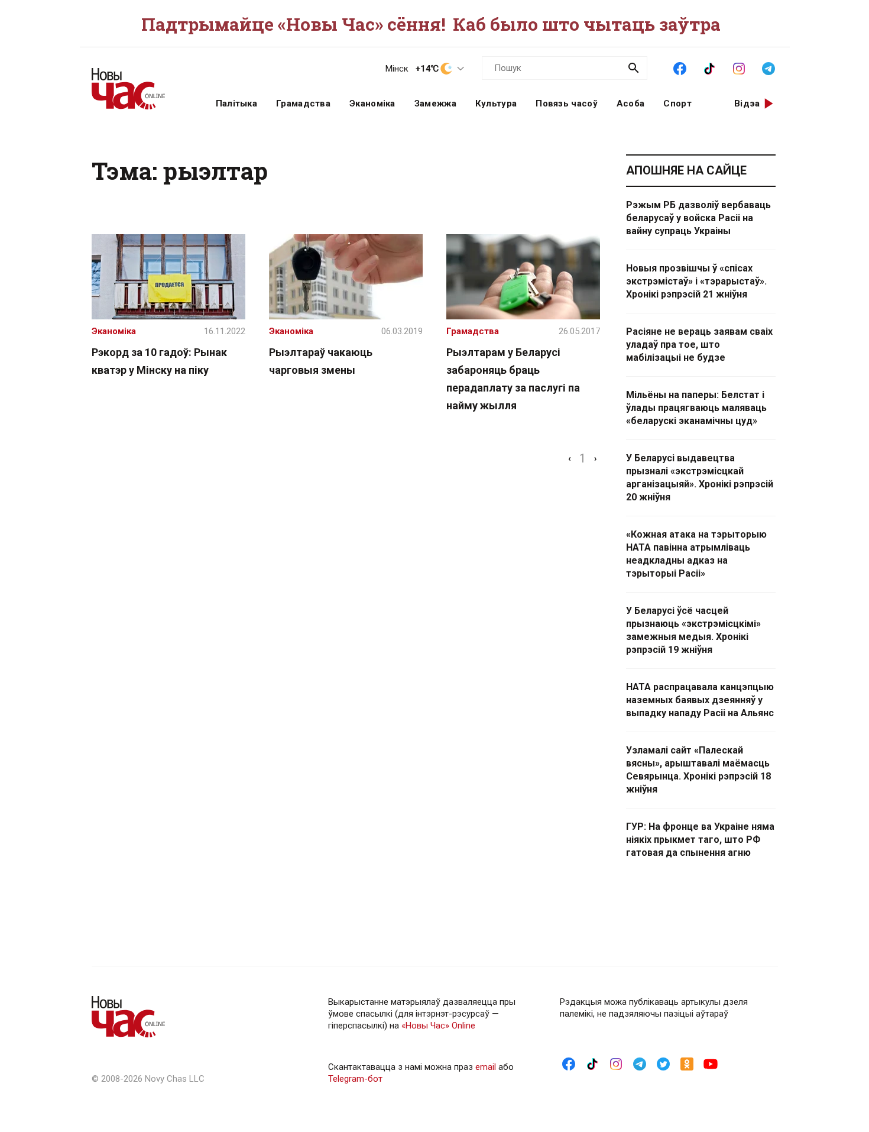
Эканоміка (372, 103)
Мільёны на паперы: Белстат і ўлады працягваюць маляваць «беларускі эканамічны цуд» (696, 407)
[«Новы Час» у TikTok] (709, 67)
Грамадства (303, 103)
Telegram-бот (355, 1078)
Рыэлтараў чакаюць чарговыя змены (320, 361)
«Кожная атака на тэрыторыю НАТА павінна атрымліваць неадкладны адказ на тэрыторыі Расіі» (696, 554)
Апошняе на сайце (686, 170)
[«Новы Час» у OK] (687, 1063)
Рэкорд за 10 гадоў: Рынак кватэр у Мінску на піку (159, 361)
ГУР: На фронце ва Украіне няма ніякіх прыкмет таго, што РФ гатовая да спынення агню (700, 839)
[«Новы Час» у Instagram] (739, 67)
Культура (496, 103)
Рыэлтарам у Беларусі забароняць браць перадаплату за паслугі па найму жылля (513, 379)
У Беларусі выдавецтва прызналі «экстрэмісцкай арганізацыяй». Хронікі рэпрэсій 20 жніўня (699, 477)
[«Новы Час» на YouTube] (710, 1063)
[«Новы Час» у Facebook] (680, 67)
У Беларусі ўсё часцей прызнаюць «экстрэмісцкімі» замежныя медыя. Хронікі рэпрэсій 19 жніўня (693, 630)
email (485, 1067)
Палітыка (236, 103)
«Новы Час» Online (438, 1025)
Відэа (747, 103)
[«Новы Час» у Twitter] (663, 1063)
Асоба (631, 103)
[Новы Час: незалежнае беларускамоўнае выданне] (139, 82)
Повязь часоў (567, 103)
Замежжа (435, 103)
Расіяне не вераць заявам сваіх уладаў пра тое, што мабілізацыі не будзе (699, 344)
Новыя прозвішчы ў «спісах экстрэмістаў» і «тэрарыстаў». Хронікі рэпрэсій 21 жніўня (696, 281)
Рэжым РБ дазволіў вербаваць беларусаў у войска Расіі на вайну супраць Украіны (698, 218)
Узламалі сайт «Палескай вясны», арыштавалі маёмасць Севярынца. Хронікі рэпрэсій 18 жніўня (698, 770)
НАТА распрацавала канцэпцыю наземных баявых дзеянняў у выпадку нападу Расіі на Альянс (700, 700)
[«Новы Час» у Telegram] (768, 67)
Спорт (677, 103)
